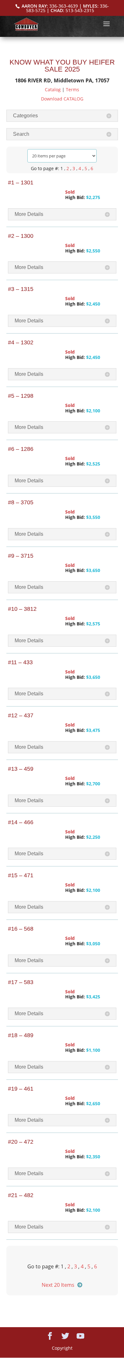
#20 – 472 (20, 1142)
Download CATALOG (62, 99)
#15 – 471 (20, 875)
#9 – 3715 (20, 556)
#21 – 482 (20, 1195)
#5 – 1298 (20, 396)
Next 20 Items (58, 1284)
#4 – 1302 (20, 342)
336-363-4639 (63, 6)
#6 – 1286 (20, 449)
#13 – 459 (20, 769)
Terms (72, 89)
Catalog (53, 89)
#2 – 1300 (20, 236)
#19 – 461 (20, 1089)
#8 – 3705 (20, 502)
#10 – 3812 (22, 609)
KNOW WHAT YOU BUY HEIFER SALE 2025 (62, 65)
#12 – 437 (20, 715)
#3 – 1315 (20, 289)
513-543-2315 (79, 10)
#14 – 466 (20, 822)
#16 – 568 (20, 929)
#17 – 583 (20, 982)
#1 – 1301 (20, 182)
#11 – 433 (20, 662)
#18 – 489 (20, 1035)
